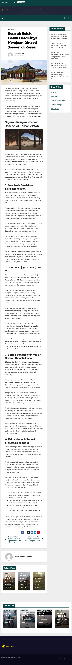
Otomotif (25, 610)
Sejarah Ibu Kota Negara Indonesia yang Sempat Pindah (32, 539)
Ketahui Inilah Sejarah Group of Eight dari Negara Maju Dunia (14, 540)
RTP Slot (54, 92)
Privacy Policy (58, 659)
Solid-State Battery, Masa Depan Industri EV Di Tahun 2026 (58, 46)
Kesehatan (8, 610)
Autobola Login (56, 105)
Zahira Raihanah (23, 586)
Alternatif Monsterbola (59, 100)
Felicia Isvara (21, 53)
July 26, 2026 (62, 619)
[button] (65, 18)
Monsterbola (55, 96)
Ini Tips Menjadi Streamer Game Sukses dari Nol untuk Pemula (59, 66)
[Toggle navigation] (69, 18)
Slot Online (55, 109)
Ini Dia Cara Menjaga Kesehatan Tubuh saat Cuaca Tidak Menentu (59, 37)
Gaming (59, 610)
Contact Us (67, 659)
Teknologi (42, 610)
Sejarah (11, 29)
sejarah (37, 172)
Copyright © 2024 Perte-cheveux (11, 657)
